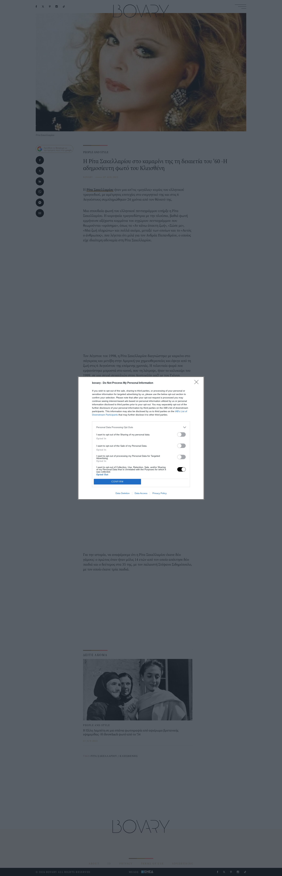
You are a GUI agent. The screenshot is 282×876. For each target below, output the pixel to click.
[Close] (197, 383)
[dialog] (141, 438)
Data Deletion (123, 493)
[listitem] (141, 427)
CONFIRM (117, 481)
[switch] (181, 434)
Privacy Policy (159, 493)
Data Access (141, 493)
